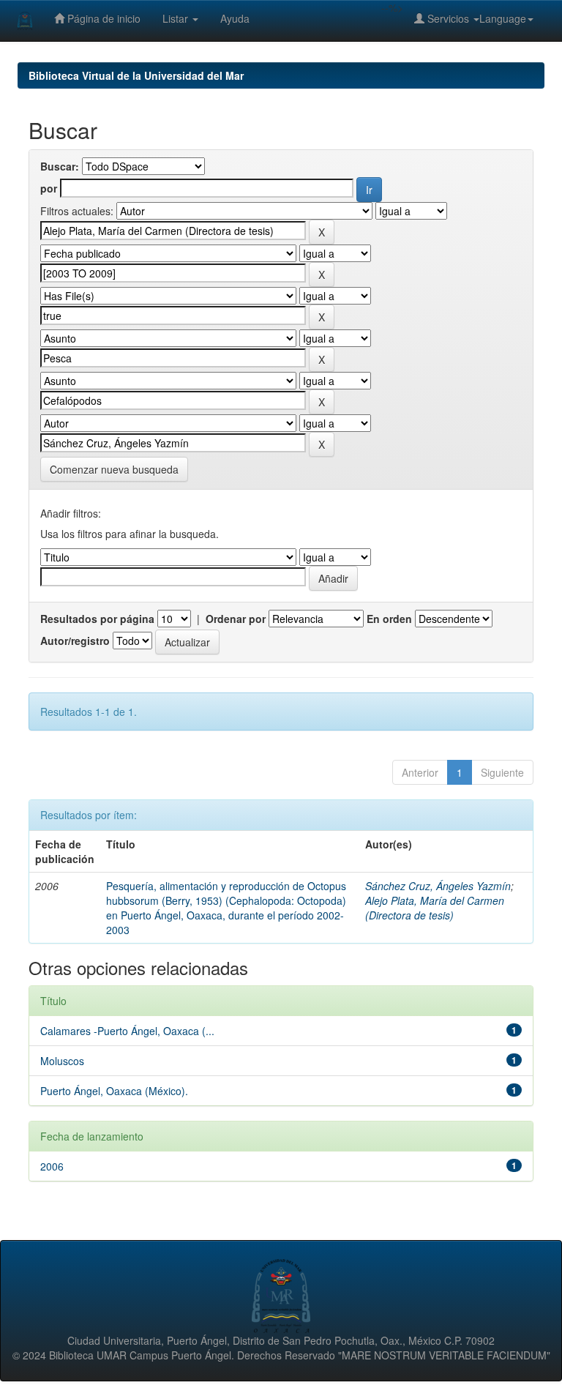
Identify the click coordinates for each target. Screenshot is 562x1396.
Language (502, 18)
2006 (52, 1166)
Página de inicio (102, 18)
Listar (176, 18)
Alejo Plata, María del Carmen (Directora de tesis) (434, 907)
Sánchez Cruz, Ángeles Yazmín (438, 885)
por (48, 188)
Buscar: (59, 166)
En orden (389, 618)
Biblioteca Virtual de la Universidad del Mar (136, 75)
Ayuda (235, 18)
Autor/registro (75, 640)
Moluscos (62, 1060)
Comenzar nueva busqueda (114, 469)
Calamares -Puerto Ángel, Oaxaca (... (127, 1030)
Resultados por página (97, 618)
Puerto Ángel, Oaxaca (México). (114, 1090)
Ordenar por (236, 618)
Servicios (448, 18)
